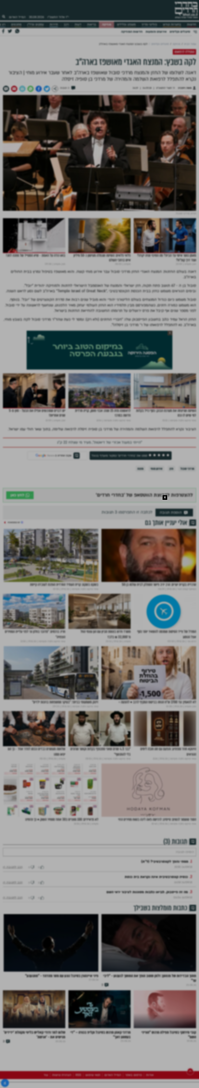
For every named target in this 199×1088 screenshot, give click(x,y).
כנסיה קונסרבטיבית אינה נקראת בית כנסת (156, 888)
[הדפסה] (22, 89)
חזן (171, 468)
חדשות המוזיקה (131, 32)
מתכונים (16, 25)
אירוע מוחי (156, 468)
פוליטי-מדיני (149, 25)
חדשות (191, 25)
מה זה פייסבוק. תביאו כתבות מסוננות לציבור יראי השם (147, 903)
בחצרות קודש (172, 25)
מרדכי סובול (187, 468)
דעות (78, 25)
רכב (66, 25)
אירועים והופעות (156, 32)
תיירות (54, 25)
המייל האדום (17, 17)
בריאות (91, 25)
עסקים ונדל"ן (35, 25)
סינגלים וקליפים (180, 32)
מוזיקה (106, 25)
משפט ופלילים (126, 25)
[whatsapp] (30, 89)
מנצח (140, 468)
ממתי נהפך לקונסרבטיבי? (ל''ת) (164, 873)
